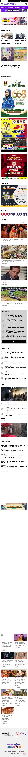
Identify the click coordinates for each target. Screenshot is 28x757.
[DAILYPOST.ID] (10, 4)
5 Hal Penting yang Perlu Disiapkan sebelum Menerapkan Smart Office (12, 451)
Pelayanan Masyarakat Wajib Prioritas (13, 363)
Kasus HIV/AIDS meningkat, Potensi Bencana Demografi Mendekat (15, 409)
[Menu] (2, 4)
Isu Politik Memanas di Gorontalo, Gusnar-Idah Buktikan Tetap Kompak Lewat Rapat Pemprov (15, 326)
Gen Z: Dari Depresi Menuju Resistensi (13, 404)
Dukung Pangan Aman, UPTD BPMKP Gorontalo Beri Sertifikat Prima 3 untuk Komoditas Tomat (15, 316)
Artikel (2, 63)
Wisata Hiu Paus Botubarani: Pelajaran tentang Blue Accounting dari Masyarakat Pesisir (14, 467)
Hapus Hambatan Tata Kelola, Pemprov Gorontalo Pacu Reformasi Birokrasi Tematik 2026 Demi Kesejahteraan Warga (20, 42)
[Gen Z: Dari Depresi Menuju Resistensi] (14, 394)
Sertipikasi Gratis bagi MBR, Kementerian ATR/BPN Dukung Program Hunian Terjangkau (6, 42)
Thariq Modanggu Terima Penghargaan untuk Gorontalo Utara (15, 373)
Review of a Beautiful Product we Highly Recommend (14, 353)
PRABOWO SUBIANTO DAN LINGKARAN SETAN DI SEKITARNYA (15, 414)
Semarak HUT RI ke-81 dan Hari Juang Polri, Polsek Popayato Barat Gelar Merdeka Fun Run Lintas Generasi (15, 321)
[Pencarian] (26, 4)
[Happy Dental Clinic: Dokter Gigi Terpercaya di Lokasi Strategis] (14, 54)
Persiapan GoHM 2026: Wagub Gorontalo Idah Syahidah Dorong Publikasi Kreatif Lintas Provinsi (16, 337)
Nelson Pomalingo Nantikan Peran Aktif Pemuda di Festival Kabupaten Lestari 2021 (15, 358)
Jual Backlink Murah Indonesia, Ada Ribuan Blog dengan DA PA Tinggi (15, 368)
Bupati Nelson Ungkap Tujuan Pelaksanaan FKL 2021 (15, 378)
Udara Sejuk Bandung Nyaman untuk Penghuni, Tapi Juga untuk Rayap (14, 440)
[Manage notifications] (24, 754)
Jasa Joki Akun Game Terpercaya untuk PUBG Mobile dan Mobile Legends (12, 456)
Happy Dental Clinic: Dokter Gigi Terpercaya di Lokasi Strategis (10, 66)
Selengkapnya (13, 341)
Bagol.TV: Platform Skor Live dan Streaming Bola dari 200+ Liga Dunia (13, 462)
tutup (15, 736)
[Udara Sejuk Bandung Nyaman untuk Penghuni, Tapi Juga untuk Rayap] (14, 430)
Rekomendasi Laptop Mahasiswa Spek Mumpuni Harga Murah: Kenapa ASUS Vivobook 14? (13, 446)
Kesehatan (11, 63)
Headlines (6, 63)
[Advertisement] (14, 489)
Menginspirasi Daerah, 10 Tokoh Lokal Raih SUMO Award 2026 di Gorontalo (15, 332)
